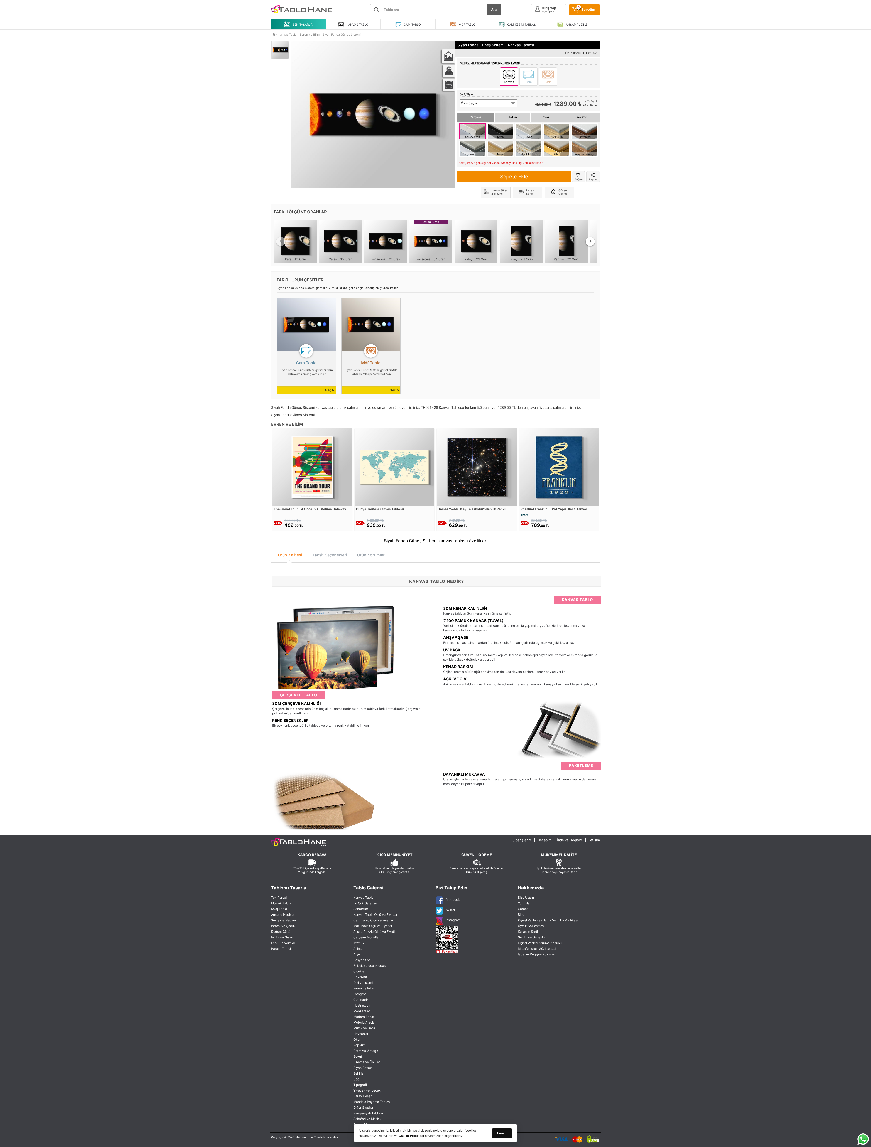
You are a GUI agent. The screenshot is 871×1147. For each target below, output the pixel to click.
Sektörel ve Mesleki (367, 1119)
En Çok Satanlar (365, 903)
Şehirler (359, 1073)
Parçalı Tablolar (282, 948)
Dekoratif (360, 977)
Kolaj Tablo (279, 909)
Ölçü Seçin (469, 103)
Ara (494, 9)
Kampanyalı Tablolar (368, 1113)
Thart (524, 515)
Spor (356, 1079)
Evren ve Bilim (363, 988)
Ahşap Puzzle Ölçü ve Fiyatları (375, 931)
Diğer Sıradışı (363, 1107)
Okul (356, 1039)
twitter (450, 910)
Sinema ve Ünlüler (366, 1062)
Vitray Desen (362, 1096)
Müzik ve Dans (364, 1028)
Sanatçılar (360, 909)
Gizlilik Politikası (411, 1135)
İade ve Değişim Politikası (536, 954)
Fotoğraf (359, 994)
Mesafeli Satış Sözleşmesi (537, 948)
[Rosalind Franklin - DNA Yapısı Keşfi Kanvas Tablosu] (559, 467)
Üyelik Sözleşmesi (531, 926)
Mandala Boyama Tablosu (372, 1102)
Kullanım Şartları (529, 931)
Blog (521, 914)
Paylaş (593, 179)
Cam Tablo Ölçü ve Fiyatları (373, 920)
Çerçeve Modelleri (366, 937)
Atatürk (358, 943)
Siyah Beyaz (362, 1068)
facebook (453, 899)
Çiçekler (359, 971)
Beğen (579, 179)
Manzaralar (361, 1011)
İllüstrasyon (361, 1005)
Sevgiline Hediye (283, 920)
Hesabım (544, 840)
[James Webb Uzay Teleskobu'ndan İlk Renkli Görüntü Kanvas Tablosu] (477, 467)
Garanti (523, 909)
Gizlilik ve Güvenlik (531, 937)
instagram (453, 920)
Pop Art (359, 1045)
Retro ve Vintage (365, 1051)
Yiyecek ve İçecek (367, 1090)
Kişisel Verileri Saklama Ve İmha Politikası (548, 920)
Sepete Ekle (514, 177)
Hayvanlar (360, 1034)
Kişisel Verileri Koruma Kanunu (540, 943)
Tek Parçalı (279, 897)
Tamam (502, 1133)
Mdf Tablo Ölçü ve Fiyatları (373, 926)
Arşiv (357, 954)
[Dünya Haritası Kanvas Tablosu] (395, 467)
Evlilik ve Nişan (282, 937)
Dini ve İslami (363, 983)
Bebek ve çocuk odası (369, 965)
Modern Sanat (363, 1017)
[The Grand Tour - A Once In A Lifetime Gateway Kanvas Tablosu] (312, 467)
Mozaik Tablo (281, 903)
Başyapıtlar (361, 960)
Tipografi (360, 1085)
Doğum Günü (280, 931)
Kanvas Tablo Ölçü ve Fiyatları (375, 914)
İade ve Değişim (570, 840)
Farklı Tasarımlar (283, 943)
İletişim (594, 840)
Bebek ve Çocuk (283, 926)
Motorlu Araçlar (364, 1022)
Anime (357, 948)
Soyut (357, 1056)
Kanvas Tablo (363, 897)
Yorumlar (524, 903)
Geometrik (361, 1000)
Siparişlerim (522, 840)
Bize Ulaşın (526, 897)
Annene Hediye (282, 914)
